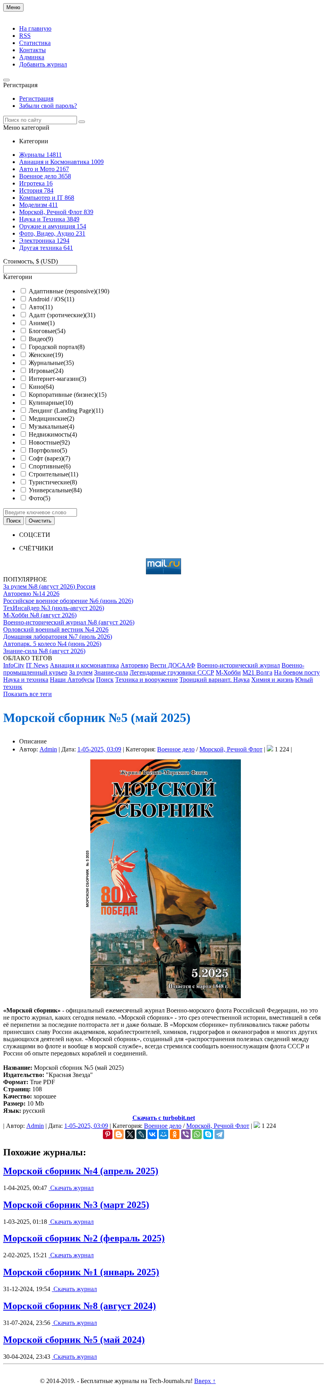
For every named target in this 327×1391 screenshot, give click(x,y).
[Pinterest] (107, 1134)
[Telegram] (219, 1134)
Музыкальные (51, 426)
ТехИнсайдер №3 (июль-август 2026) (53, 608)
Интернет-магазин (57, 378)
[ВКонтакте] (152, 1134)
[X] (130, 1134)
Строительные (53, 474)
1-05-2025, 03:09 (99, 749)
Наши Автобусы (72, 679)
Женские (46, 354)
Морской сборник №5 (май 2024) (74, 1339)
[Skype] (208, 1134)
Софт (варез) (49, 458)
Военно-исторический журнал (238, 665)
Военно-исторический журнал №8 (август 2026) (68, 622)
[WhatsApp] (197, 1134)
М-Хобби (228, 672)
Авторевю (134, 665)
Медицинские (51, 418)
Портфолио (48, 450)
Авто (41, 307)
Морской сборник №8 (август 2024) (79, 1306)
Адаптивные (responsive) (69, 291)
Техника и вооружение (146, 679)
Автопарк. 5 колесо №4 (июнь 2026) (52, 643)
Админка (31, 57)
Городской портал (57, 346)
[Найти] (82, 122)
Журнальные (51, 362)
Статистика (35, 42)
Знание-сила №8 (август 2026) (44, 651)
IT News (37, 665)
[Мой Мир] (163, 1134)
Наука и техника (25, 679)
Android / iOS (51, 299)
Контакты (32, 50)
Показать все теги (27, 694)
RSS (25, 35)
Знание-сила (111, 672)
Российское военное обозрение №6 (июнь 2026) (68, 600)
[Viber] (186, 1134)
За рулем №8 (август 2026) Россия (49, 586)
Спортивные (50, 466)
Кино (41, 386)
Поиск (105, 679)
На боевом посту (297, 672)
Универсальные (55, 490)
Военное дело (176, 749)
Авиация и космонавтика (84, 665)
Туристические (53, 482)
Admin (48, 749)
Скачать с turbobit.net (163, 1117)
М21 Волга (257, 672)
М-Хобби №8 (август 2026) (40, 615)
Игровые (46, 370)
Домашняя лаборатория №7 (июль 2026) (57, 636)
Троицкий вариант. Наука (214, 679)
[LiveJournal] (141, 1134)
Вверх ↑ (205, 1380)
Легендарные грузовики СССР (172, 672)
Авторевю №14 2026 (31, 593)
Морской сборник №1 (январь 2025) (81, 1272)
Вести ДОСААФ (172, 665)
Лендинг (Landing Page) (66, 410)
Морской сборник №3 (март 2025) (76, 1205)
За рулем (81, 672)
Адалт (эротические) (62, 315)
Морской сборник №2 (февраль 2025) (84, 1238)
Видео (41, 339)
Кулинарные (51, 402)
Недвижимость (53, 434)
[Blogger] (119, 1134)
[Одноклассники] (174, 1134)
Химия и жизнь (272, 679)
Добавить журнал (43, 64)
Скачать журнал (71, 1187)
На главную (35, 28)
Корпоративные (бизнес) (67, 394)
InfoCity (13, 665)
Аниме (42, 323)
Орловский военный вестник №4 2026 (55, 629)
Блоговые (47, 331)
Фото (39, 498)
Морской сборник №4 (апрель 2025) (80, 1171)
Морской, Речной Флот (230, 749)
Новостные (49, 442)
